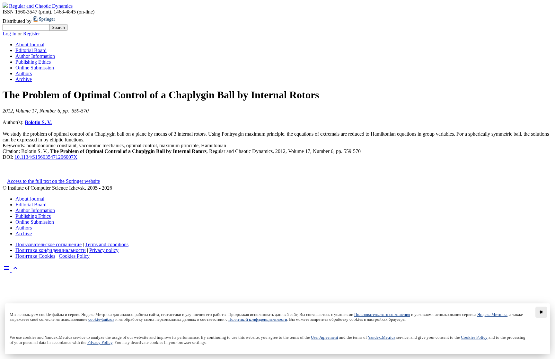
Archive (23, 79)
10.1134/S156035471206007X (45, 157)
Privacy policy (104, 250)
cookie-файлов (101, 319)
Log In (10, 33)
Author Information (35, 56)
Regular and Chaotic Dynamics (41, 6)
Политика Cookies (35, 256)
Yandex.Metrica (381, 337)
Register (31, 33)
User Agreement (324, 337)
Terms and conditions (106, 244)
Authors (23, 73)
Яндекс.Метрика (492, 314)
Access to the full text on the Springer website (53, 181)
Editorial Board (31, 50)
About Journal (29, 44)
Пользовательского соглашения (382, 314)
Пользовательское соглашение (48, 244)
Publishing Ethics (33, 62)
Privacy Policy (99, 342)
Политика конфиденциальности (50, 250)
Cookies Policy (74, 256)
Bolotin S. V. (38, 122)
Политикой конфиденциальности (257, 319)
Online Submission (34, 67)
